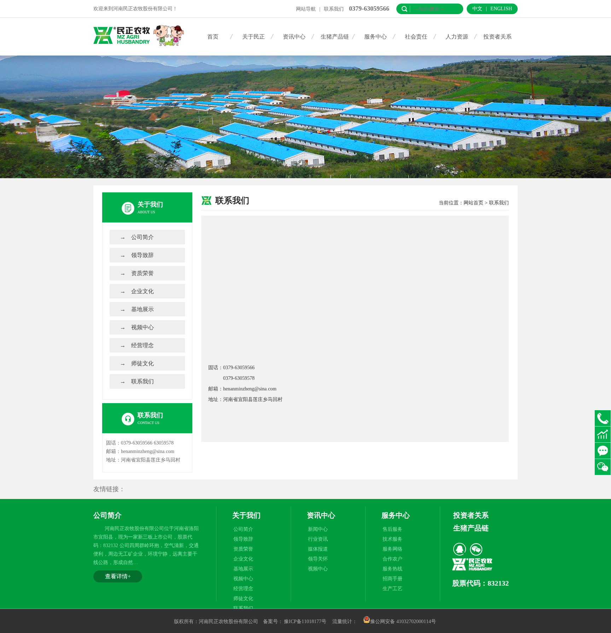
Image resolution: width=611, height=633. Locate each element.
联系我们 (334, 9)
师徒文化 (142, 363)
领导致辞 (142, 255)
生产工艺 (392, 588)
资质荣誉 (142, 273)
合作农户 (392, 559)
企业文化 (142, 291)
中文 (477, 8)
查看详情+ (118, 576)
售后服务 (392, 529)
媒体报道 (318, 549)
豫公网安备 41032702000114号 (403, 621)
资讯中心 (294, 37)
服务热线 (392, 568)
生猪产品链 (335, 37)
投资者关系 (497, 37)
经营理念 (142, 345)
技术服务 (392, 539)
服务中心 (375, 37)
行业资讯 (318, 539)
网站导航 (306, 9)
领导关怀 (318, 559)
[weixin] (476, 549)
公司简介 (142, 237)
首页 (213, 37)
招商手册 (392, 578)
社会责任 (416, 37)
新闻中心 (318, 529)
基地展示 (142, 309)
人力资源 (457, 37)
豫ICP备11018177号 (305, 621)
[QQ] (459, 549)
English (501, 8)
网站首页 (473, 202)
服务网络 (392, 549)
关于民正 (253, 37)
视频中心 (142, 327)
